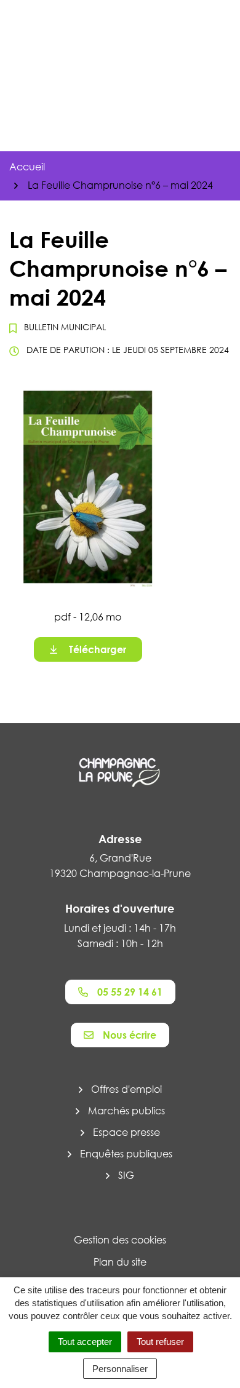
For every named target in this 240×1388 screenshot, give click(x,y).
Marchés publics (126, 1110)
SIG (126, 1175)
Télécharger (97, 649)
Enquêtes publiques (126, 1154)
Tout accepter (85, 1341)
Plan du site (120, 1262)
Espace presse (126, 1132)
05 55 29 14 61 (129, 992)
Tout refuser (160, 1341)
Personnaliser (120, 1368)
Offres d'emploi (126, 1089)
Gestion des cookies (120, 1240)
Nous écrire (129, 1035)
